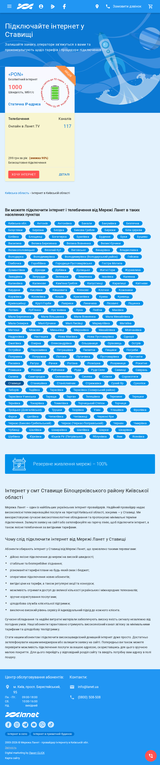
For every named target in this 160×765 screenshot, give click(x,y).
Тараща (51, 396)
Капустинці (94, 283)
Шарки (104, 430)
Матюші (13, 330)
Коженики (126, 290)
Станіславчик (66, 383)
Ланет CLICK (37, 752)
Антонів (42, 223)
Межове (34, 330)
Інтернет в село (17, 733)
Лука (79, 310)
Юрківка (35, 436)
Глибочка (14, 263)
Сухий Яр (117, 383)
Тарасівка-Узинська (22, 396)
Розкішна (94, 363)
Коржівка (14, 296)
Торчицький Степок (91, 403)
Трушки (57, 410)
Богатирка (59, 236)
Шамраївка (59, 430)
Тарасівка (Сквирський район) (94, 390)
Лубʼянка (34, 310)
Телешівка (93, 396)
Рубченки (57, 370)
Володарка (16, 256)
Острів (136, 343)
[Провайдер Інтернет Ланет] (27, 714)
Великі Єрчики (111, 243)
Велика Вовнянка (79, 243)
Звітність (10, 747)
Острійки (14, 350)
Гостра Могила (112, 263)
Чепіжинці (80, 416)
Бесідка (59, 230)
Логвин (13, 310)
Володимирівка (44, 256)
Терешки (138, 396)
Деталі (64, 174)
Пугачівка (83, 356)
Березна (38, 230)
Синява (87, 376)
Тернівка (14, 403)
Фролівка (140, 410)
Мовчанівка (133, 330)
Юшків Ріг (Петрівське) (67, 436)
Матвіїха (125, 323)
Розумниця (118, 363)
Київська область (17, 193)
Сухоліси (139, 383)
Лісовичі (112, 303)
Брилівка (83, 236)
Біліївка (13, 236)
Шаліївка (35, 430)
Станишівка (39, 383)
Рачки (53, 363)
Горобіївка (38, 263)
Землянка (85, 276)
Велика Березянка (44, 243)
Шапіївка (83, 430)
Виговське (78, 250)
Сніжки (107, 376)
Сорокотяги (130, 376)
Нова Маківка (67, 336)
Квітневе (142, 283)
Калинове (39, 283)
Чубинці (13, 430)
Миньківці (57, 330)
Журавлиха (133, 270)
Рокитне (141, 363)
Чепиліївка (56, 416)
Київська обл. (17, 223)
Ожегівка (14, 343)
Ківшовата (59, 290)
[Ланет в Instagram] (17, 724)
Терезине (116, 396)
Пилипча (89, 350)
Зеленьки (61, 276)
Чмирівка (140, 423)
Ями (119, 436)
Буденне (104, 236)
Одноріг (129, 336)
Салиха (13, 376)
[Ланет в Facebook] (8, 724)
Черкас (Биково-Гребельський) (29, 423)
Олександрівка (61, 343)
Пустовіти (135, 356)
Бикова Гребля (84, 230)
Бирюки (110, 230)
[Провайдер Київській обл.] (25, 6)
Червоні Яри (105, 416)
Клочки (104, 290)
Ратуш (34, 363)
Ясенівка (138, 436)
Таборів (13, 390)
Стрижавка (93, 383)
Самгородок (36, 376)
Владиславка (129, 250)
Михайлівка (107, 330)
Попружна (39, 356)
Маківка (118, 310)
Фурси (12, 416)
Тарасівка (56, 390)
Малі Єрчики (47, 323)
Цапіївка (33, 416)
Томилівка (61, 403)
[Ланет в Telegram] (25, 724)
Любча (97, 310)
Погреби (132, 350)
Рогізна (72, 363)
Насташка (41, 336)
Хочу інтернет (24, 174)
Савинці (120, 370)
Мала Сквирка (18, 323)
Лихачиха (90, 303)
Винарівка (103, 250)
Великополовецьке (21, 250)
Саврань (142, 370)
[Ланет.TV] (53, 6)
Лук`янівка (58, 310)
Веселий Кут (53, 250)
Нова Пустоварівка (100, 336)
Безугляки (15, 230)
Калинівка (15, 283)
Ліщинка (134, 303)
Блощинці (35, 236)
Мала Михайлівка (118, 316)
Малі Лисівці (74, 323)
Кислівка (36, 290)
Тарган (71, 396)
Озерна (36, 343)
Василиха (14, 243)
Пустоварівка (109, 356)
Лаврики (67, 303)
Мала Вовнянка (85, 316)
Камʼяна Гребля (66, 283)
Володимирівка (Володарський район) (91, 256)
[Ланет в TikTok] (51, 724)
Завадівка (15, 276)
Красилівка (81, 296)
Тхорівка (78, 410)
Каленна (129, 276)
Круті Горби (43, 303)
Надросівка (16, 336)
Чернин (118, 423)
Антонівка (65, 223)
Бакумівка (109, 223)
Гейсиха (133, 256)
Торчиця (120, 403)
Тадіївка (34, 390)
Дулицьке (83, 270)
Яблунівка (100, 436)
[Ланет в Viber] (42, 724)
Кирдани (14, 290)
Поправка (15, 356)
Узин (97, 410)
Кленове (83, 290)
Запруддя (38, 276)
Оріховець (115, 343)
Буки (123, 236)
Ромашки (14, 370)
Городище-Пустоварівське (74, 263)
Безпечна (132, 223)
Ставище (14, 383)
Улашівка (117, 410)
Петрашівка (65, 350)
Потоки (61, 356)
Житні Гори (107, 270)
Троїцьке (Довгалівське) (25, 410)
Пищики (110, 350)
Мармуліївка (101, 323)
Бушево (142, 236)
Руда (77, 370)
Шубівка (14, 436)
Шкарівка (125, 430)
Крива (103, 296)
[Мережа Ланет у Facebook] (64, 6)
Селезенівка (63, 376)
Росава (36, 370)
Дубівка (60, 270)
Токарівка (37, 403)
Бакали (87, 223)
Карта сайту (12, 758)
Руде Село (98, 370)
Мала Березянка (19, 316)
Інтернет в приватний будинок (52, 733)
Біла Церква (133, 230)
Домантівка (16, 270)
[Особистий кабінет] (41, 6)
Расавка (14, 363)
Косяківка (38, 296)
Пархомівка (39, 350)
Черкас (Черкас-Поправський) (82, 423)
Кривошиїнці (16, 303)
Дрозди (40, 270)
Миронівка (81, 330)
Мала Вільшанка (52, 316)
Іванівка (107, 276)
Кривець (123, 296)
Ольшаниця (90, 343)
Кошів (59, 296)
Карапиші (119, 283)
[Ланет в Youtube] (33, 724)
